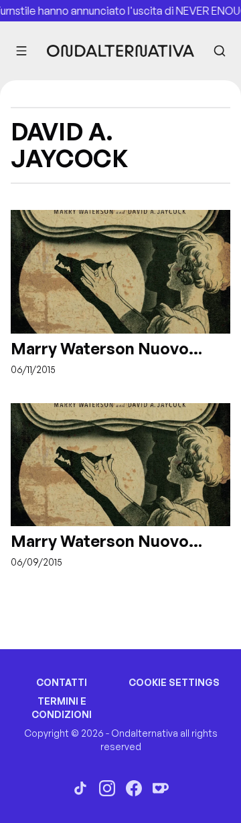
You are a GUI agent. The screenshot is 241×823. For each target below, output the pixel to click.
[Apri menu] (21, 50)
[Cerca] (219, 50)
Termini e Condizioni (61, 707)
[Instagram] (107, 788)
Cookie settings (174, 682)
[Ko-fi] (161, 788)
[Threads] (80, 788)
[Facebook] (134, 788)
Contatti (61, 682)
